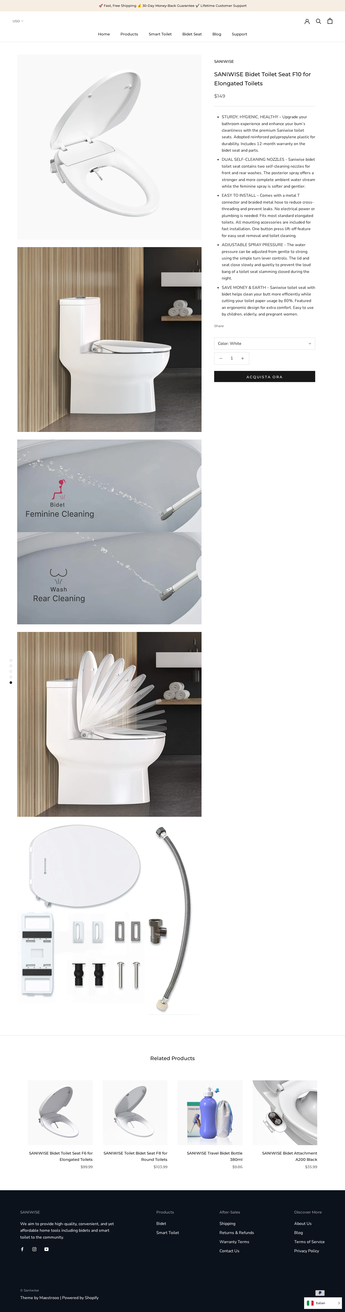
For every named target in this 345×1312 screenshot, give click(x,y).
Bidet (161, 1223)
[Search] (318, 21)
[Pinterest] (241, 324)
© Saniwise (29, 1290)
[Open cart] (330, 21)
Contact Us (229, 1251)
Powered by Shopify (80, 1298)
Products (129, 34)
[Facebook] (228, 324)
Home (104, 34)
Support (239, 34)
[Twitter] (235, 324)
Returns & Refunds (236, 1233)
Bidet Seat (192, 34)
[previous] (15, 1119)
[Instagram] (34, 1249)
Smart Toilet (160, 34)
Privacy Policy (306, 1251)
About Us (303, 1223)
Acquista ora (265, 377)
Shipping (227, 1223)
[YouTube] (46, 1249)
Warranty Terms (234, 1242)
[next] (329, 1119)
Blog (216, 34)
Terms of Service (309, 1242)
